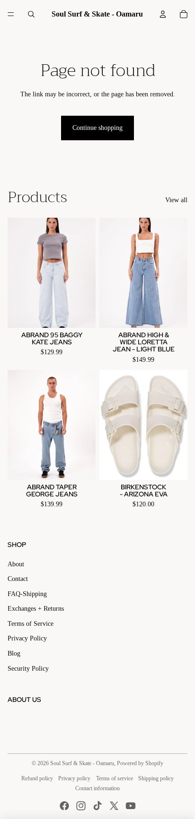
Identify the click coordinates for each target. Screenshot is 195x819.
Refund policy (37, 778)
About (16, 564)
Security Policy (28, 668)
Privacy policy (74, 778)
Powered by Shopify (140, 763)
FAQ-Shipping (27, 593)
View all (176, 200)
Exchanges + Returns (36, 608)
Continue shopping (97, 127)
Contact (18, 578)
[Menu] (11, 14)
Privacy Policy (27, 638)
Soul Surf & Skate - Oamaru (82, 763)
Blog (14, 653)
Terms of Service (30, 623)
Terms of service (114, 778)
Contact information (97, 788)
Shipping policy (156, 778)
